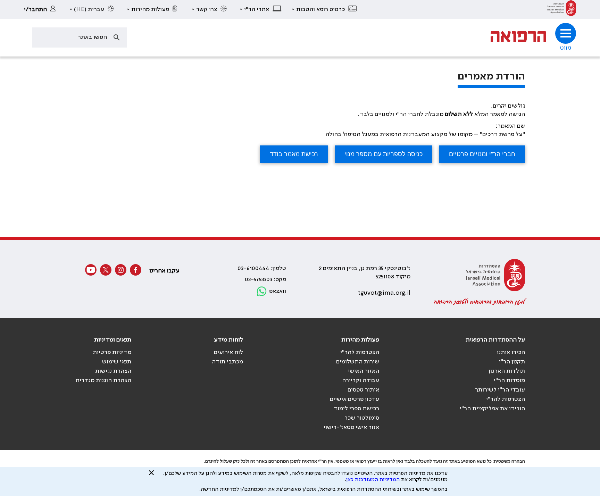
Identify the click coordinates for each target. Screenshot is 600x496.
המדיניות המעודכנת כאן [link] (373, 479)
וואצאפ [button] (277, 291)
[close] (151, 475)
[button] (324, 9)
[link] (561, 9)
